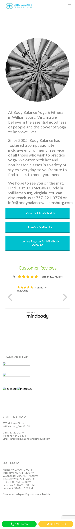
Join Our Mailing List (40, 227)
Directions (58, 524)
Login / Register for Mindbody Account (40, 243)
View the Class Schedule (40, 213)
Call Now (21, 524)
